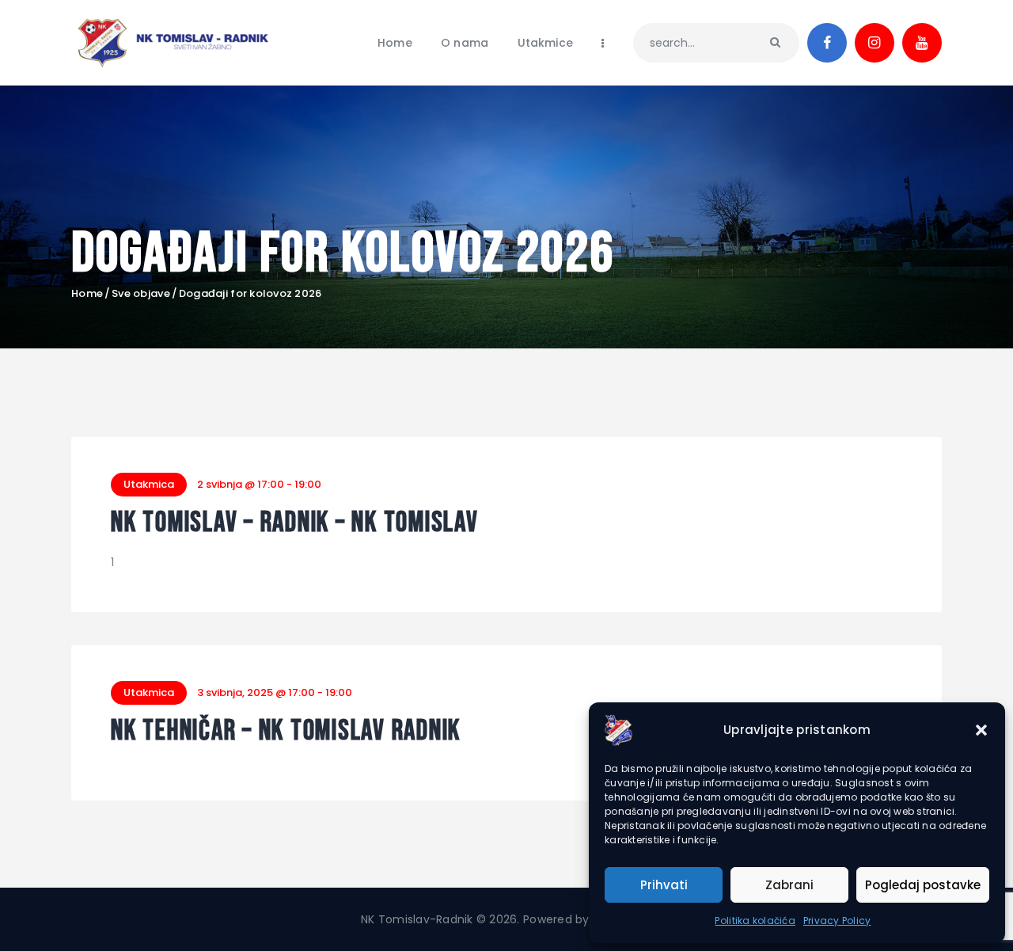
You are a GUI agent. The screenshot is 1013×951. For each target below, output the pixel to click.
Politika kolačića (755, 920)
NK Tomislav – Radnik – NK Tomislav (295, 524)
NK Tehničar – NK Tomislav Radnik (286, 732)
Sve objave (141, 293)
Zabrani (789, 885)
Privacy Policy (837, 920)
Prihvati (664, 885)
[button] (981, 730)
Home (87, 294)
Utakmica (148, 484)
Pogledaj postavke (923, 885)
